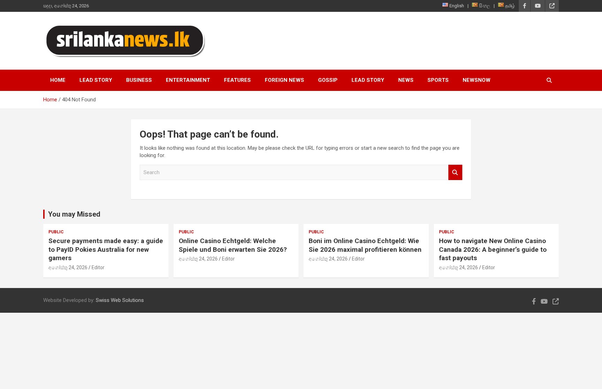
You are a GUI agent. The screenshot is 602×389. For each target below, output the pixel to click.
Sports (438, 80)
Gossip (328, 80)
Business (139, 80)
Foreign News (284, 80)
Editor (98, 267)
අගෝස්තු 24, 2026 (67, 267)
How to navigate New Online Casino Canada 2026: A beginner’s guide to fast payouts (493, 249)
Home (57, 80)
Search (455, 172)
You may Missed (74, 214)
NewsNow (477, 80)
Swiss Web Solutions (120, 300)
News (406, 80)
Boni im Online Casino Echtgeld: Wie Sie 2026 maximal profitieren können (365, 245)
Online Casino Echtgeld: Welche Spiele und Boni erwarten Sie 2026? (233, 245)
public (56, 231)
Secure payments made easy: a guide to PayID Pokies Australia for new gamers (105, 249)
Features (237, 80)
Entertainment (188, 80)
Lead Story (95, 80)
